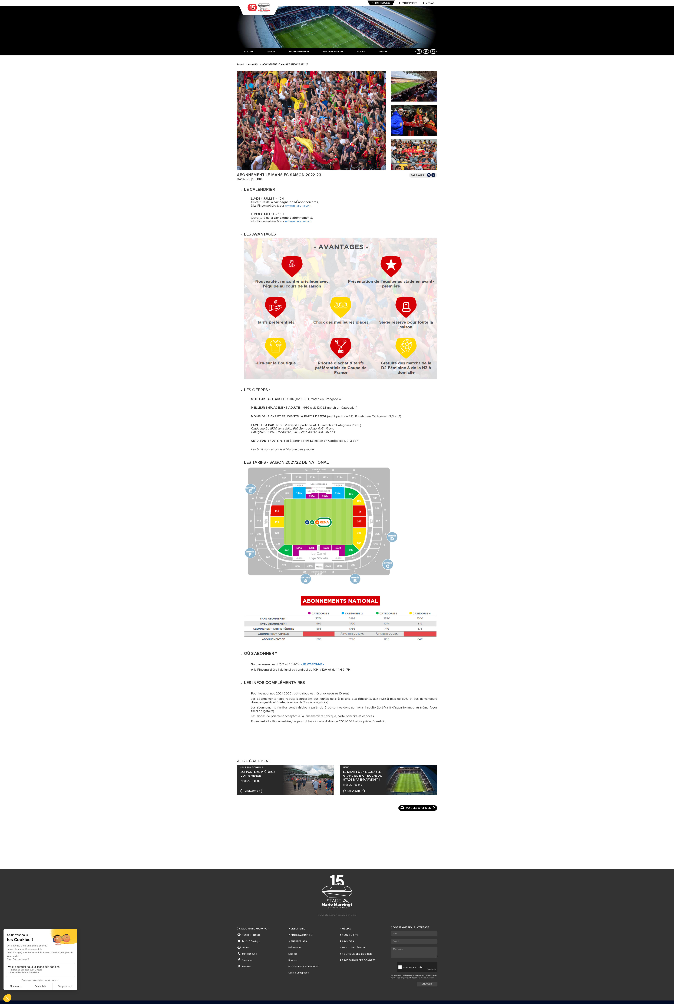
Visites (245, 947)
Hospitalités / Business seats (303, 966)
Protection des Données (358, 960)
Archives (348, 941)
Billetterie (298, 929)
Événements (294, 947)
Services (292, 960)
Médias (430, 3)
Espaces (292, 954)
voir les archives (418, 808)
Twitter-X (246, 966)
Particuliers (382, 3)
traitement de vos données (423, 978)
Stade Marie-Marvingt (254, 929)
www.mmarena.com (298, 205)
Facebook (247, 960)
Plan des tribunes (251, 935)
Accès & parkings (251, 941)
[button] (251, 791)
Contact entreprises (298, 973)
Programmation (301, 935)
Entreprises (409, 3)
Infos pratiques (249, 954)
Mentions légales (354, 947)
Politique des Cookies (357, 954)
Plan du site (350, 935)
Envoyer (427, 984)
